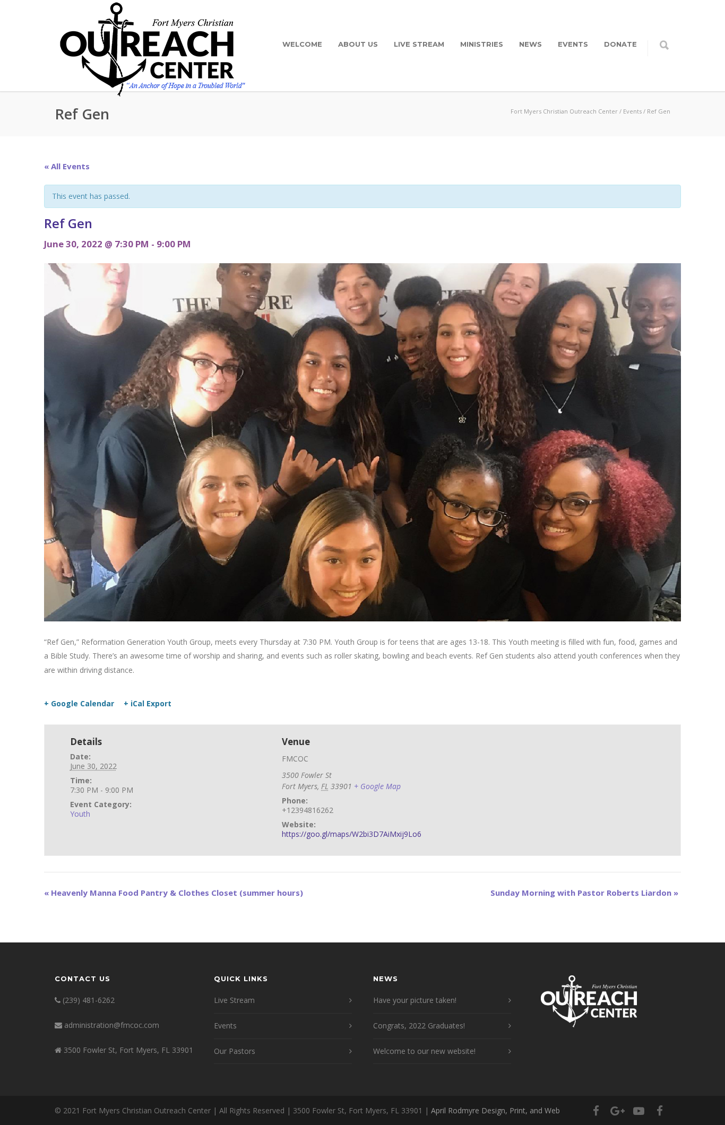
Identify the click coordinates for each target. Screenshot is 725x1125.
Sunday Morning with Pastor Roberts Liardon (584, 892)
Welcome (302, 44)
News (530, 44)
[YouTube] (638, 1110)
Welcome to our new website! (424, 1051)
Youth (80, 814)
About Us (358, 44)
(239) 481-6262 (89, 1000)
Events (573, 44)
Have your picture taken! (414, 1000)
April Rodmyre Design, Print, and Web (495, 1110)
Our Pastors (234, 1051)
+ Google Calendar (79, 703)
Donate (620, 44)
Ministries (481, 44)
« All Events (67, 166)
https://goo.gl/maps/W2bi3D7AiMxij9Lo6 (351, 834)
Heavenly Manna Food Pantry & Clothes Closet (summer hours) (173, 892)
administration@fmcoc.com (111, 1025)
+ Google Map (377, 786)
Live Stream (419, 44)
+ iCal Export (147, 703)
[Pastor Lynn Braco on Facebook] (659, 1110)
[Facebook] (596, 1110)
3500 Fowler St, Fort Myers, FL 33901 (128, 1050)
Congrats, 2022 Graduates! (419, 1025)
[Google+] (617, 1110)
